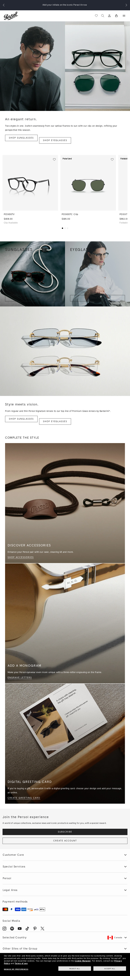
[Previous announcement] (3, 5)
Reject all (74, 968)
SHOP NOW (32, 298)
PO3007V (9, 214)
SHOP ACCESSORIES (21, 557)
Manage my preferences (16, 969)
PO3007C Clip (70, 214)
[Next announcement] (126, 5)
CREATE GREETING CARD (24, 798)
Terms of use (21, 963)
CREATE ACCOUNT (65, 840)
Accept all (109, 968)
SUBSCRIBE (65, 831)
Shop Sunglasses (21, 137)
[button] (123, 15)
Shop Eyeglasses (55, 140)
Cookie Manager (83, 961)
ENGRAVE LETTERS (20, 677)
